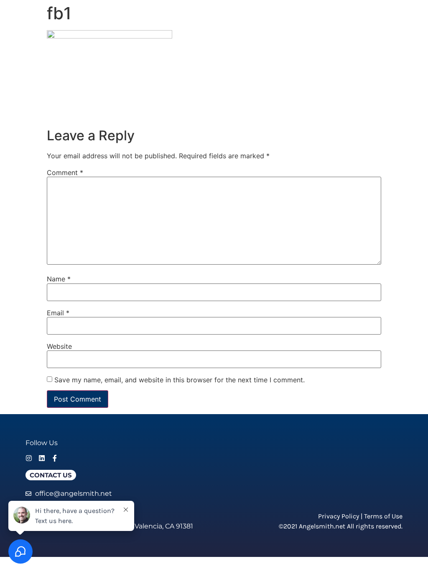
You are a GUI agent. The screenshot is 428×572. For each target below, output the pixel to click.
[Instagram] (28, 458)
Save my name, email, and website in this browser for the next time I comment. (179, 379)
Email (58, 312)
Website (59, 346)
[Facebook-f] (54, 458)
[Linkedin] (41, 458)
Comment (65, 172)
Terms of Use (383, 516)
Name (59, 279)
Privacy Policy (338, 516)
